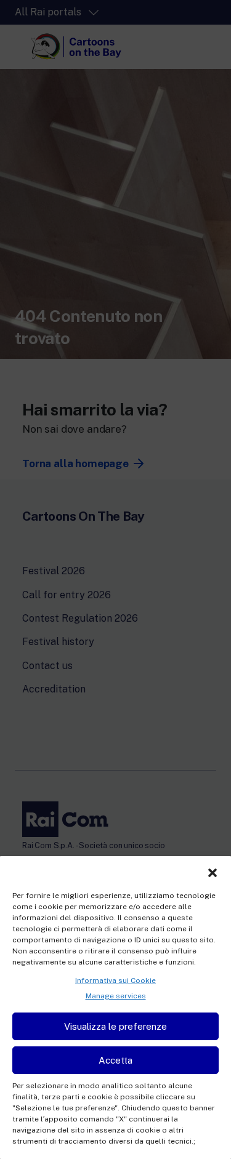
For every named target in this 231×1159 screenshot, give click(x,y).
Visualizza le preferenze (115, 1026)
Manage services (116, 996)
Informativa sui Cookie (115, 980)
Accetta (115, 1060)
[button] (212, 871)
